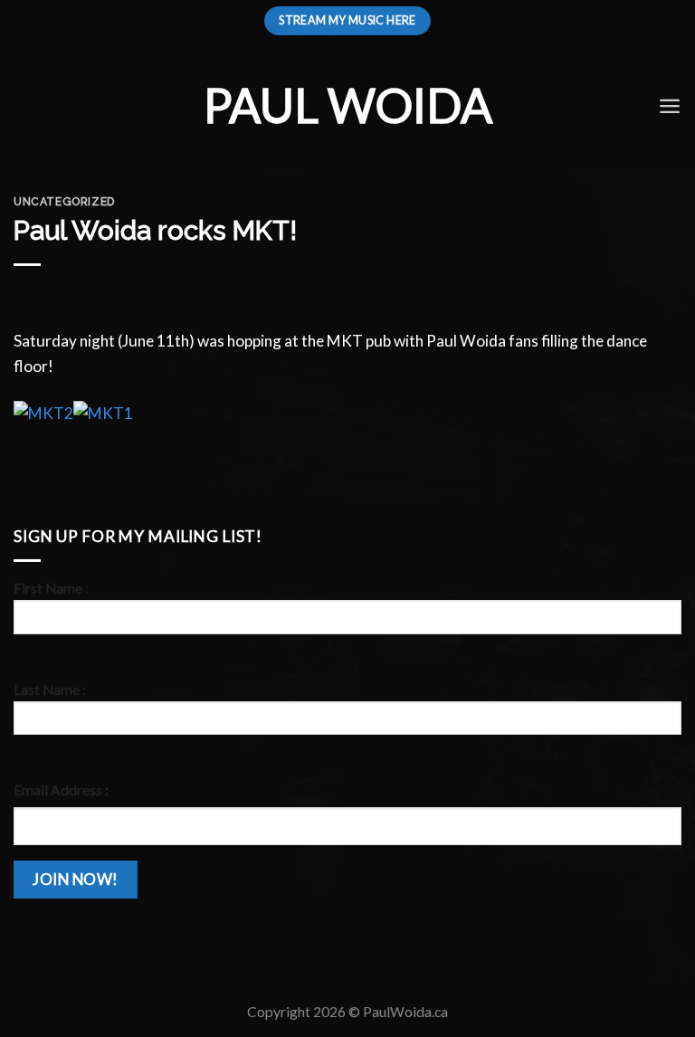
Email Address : (61, 790)
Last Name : (50, 689)
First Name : (51, 588)
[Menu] (669, 105)
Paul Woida (348, 105)
